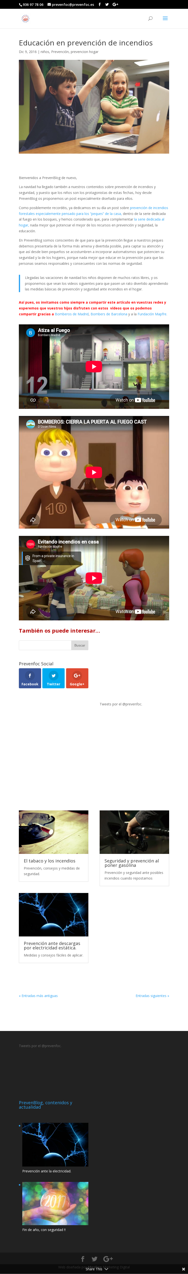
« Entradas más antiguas (38, 995)
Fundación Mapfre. (152, 314)
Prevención (60, 51)
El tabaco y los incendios (49, 861)
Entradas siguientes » (152, 995)
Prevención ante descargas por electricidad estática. (52, 945)
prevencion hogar (84, 51)
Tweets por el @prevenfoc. (121, 704)
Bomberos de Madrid (72, 314)
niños (45, 51)
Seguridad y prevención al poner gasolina (132, 863)
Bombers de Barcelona (109, 314)
